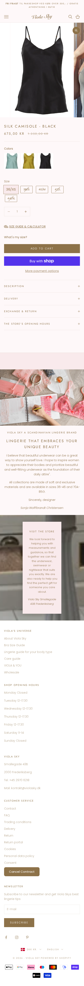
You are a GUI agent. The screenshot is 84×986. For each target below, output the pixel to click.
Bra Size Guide (14, 645)
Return (8, 835)
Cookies (10, 849)
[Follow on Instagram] (17, 937)
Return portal (13, 842)
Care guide (12, 659)
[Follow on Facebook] (6, 937)
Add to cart (42, 248)
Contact (10, 809)
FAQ (7, 815)
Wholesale (11, 672)
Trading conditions (17, 822)
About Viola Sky (15, 638)
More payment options (42, 271)
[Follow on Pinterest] (27, 937)
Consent (10, 863)
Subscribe (19, 922)
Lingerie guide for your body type (28, 652)
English (53, 949)
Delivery (9, 829)
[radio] (12, 161)
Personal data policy (19, 856)
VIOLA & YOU (12, 665)
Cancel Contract (22, 871)
